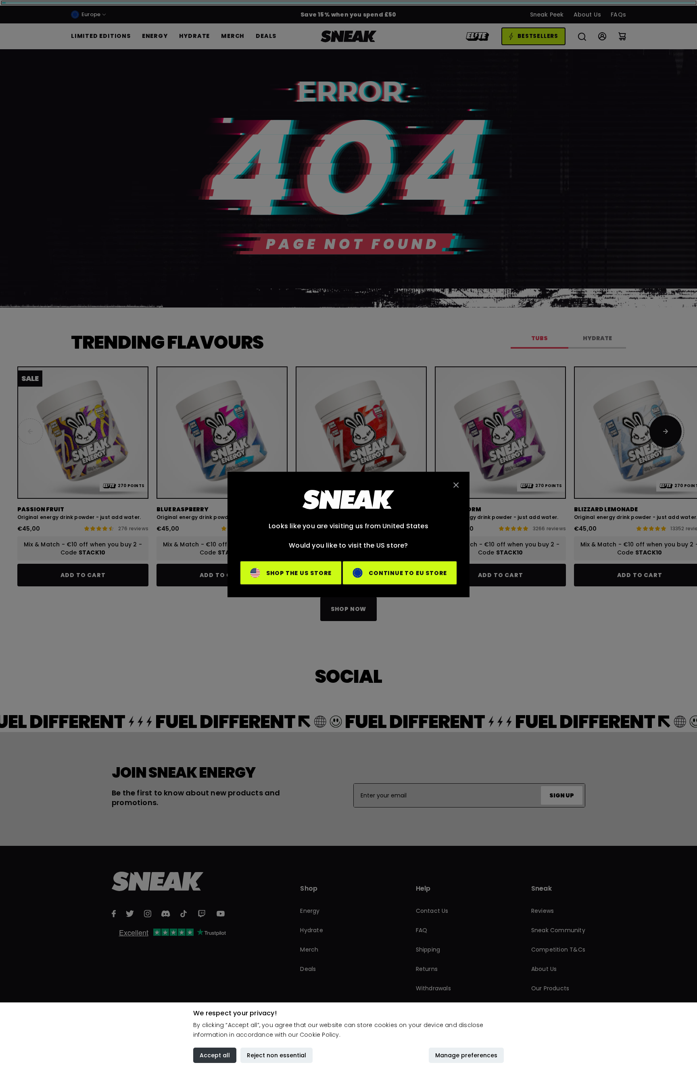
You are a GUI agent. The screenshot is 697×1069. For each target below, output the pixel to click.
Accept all (215, 1055)
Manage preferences (466, 1055)
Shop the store (299, 573)
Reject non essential (276, 1055)
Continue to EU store (408, 573)
